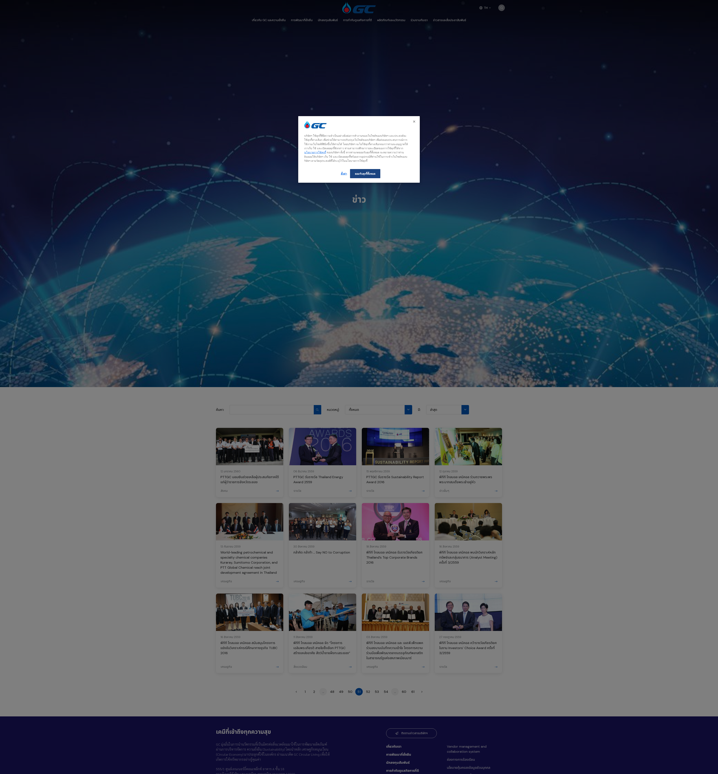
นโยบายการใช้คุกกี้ (315, 152)
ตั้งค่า (344, 173)
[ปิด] (415, 121)
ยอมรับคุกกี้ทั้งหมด (365, 173)
